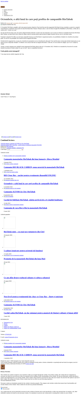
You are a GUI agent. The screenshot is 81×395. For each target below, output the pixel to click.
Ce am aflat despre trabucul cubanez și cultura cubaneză (27, 278)
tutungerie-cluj (4, 4)
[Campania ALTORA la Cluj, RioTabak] (12, 188)
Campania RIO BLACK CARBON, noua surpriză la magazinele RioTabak (34, 167)
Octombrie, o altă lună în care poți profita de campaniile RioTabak (31, 183)
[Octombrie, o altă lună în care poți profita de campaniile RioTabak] (11, 180)
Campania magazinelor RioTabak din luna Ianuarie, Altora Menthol (31, 159)
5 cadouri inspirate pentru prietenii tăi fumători (23, 251)
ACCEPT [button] (23, 363)
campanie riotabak (11, 147)
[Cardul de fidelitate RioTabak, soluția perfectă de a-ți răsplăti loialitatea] (8, 196)
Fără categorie (9, 146)
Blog (5, 11)
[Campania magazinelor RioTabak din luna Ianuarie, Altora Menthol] (15, 155)
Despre (5, 14)
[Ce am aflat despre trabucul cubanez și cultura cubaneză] (10, 274)
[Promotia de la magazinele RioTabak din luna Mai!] (13, 255)
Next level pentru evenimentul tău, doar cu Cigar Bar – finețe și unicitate (33, 297)
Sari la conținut (4, 1)
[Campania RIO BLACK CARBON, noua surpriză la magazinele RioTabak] (11, 163)
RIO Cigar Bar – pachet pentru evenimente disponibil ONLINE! (21, 145)
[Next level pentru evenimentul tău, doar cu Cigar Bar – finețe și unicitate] (10, 293)
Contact (6, 12)
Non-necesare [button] (4, 387)
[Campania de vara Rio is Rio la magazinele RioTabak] (13, 204)
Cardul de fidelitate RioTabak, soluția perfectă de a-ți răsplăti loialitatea (33, 200)
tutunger (8, 23)
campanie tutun (20, 147)
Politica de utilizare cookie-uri (11, 326)
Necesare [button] (3, 380)
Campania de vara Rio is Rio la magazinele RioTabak (25, 208)
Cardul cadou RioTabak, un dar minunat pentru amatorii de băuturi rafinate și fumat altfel (41, 313)
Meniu (2, 6)
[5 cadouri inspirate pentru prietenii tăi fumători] (10, 247)
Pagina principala (8, 9)
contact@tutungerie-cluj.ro (11, 337)
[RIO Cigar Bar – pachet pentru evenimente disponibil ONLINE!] (11, 172)
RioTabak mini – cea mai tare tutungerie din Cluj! (24, 232)
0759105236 (8, 334)
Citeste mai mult (30, 363)
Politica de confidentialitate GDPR (12, 328)
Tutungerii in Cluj (8, 15)
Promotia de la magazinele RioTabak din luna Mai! (24, 259)
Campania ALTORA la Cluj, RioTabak (15, 143)
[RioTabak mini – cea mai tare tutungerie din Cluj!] (10, 228)
